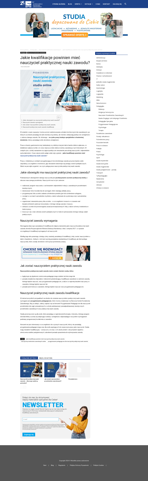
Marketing (99, 97)
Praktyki (98, 149)
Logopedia (99, 94)
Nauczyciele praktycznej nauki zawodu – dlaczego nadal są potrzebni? (29, 381)
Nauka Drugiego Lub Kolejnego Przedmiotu (112, 118)
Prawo (98, 152)
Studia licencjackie (102, 164)
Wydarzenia (100, 179)
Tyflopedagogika (101, 176)
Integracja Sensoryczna (106, 112)
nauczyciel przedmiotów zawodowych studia (33, 341)
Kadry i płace (100, 85)
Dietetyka (99, 67)
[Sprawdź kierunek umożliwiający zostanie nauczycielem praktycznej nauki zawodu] (55, 253)
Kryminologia (100, 88)
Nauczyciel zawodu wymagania (33, 122)
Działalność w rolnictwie (104, 73)
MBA (98, 100)
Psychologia (102, 127)
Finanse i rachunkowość (104, 76)
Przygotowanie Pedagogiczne (108, 124)
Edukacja (101, 109)
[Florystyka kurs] (79, 369)
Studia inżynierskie (102, 161)
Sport (98, 158)
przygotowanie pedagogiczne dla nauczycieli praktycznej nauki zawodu (68, 341)
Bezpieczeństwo (101, 61)
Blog (70, 4)
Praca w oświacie (102, 145)
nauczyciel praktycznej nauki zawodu (33, 156)
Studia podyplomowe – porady (106, 170)
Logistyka (99, 91)
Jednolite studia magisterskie (105, 82)
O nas (98, 4)
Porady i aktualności (102, 136)
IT (97, 79)
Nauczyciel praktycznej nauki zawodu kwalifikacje (38, 127)
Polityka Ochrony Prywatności (79, 465)
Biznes (98, 64)
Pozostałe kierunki (102, 142)
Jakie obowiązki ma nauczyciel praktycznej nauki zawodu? (41, 120)
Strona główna (58, 4)
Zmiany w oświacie (102, 188)
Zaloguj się (117, 4)
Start (44, 465)
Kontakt (106, 4)
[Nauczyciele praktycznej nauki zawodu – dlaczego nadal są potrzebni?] (31, 369)
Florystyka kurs (72, 379)
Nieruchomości (101, 103)
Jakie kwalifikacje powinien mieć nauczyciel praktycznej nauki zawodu (45, 339)
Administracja (100, 58)
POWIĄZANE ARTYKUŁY (29, 358)
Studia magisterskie (102, 167)
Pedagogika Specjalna (105, 121)
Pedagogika (33, 50)
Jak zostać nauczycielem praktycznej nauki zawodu (39, 124)
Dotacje (99, 70)
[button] (125, 4)
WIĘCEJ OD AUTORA (45, 358)
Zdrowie (99, 185)
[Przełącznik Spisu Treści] (57, 117)
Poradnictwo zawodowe (104, 133)
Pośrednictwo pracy (102, 139)
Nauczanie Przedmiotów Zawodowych (50, 50)
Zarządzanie (100, 182)
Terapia (100, 130)
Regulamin (61, 465)
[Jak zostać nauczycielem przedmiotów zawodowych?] (55, 369)
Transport (99, 173)
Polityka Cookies (98, 465)
